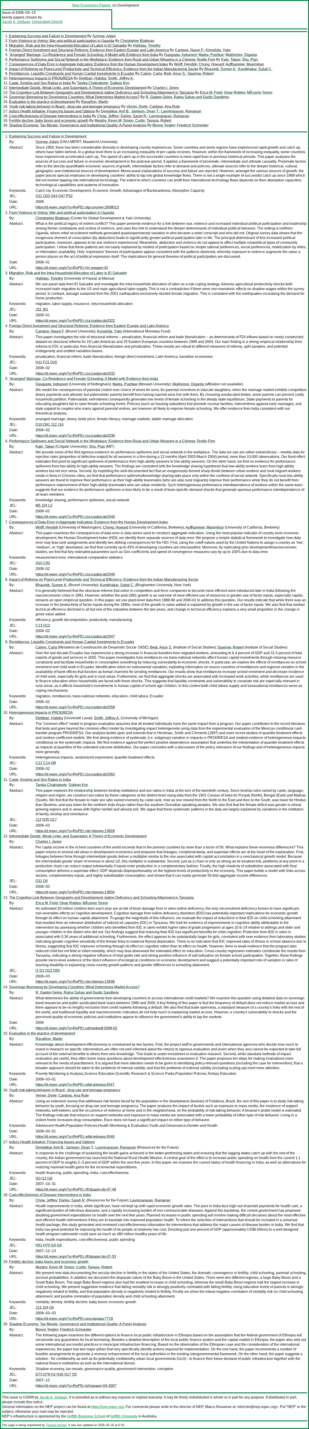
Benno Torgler (163, 125)
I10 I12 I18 (44, 1178)
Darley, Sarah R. (134, 116)
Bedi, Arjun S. (175, 73)
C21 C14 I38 (46, 763)
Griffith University (124, 1416)
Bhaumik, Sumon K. (220, 69)
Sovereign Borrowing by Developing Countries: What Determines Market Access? (74, 97)
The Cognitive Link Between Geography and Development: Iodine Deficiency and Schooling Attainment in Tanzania (101, 92)
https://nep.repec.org (107, 1407)
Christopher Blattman (137, 41)
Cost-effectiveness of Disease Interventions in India (50, 116)
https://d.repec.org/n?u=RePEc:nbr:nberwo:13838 (75, 982)
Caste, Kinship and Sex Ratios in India (40, 83)
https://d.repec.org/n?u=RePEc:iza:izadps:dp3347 (75, 636)
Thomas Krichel (56, 1425)
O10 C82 (43, 563)
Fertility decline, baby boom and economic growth (48, 120)
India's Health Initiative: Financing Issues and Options (52, 111)
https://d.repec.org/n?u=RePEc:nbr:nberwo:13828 (75, 831)
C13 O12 (43, 625)
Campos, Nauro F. (189, 50)
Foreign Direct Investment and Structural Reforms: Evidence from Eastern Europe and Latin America (89, 50)
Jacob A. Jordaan (16, 22)
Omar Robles (234, 92)
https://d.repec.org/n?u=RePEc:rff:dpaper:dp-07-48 (76, 1189)
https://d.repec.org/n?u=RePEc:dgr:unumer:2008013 (77, 207)
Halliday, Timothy (147, 45)
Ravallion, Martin (94, 102)
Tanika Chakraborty (92, 83)
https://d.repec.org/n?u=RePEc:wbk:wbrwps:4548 (75, 1137)
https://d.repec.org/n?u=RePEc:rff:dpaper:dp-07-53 (76, 1256)
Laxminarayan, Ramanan (181, 111)
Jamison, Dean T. (145, 111)
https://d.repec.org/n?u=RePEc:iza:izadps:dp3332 (75, 373)
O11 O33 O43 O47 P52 (54, 196)
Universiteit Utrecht (47, 22)
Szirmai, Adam (104, 36)
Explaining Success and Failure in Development (47, 36)
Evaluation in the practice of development (42, 102)
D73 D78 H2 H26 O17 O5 (56, 1374)
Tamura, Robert (159, 120)
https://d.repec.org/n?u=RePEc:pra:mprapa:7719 (74, 1319)
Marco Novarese (218, 1407)
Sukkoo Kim (119, 83)
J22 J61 (42, 309)
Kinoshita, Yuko (218, 50)
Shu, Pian (250, 59)
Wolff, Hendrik (185, 64)
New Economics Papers (91, 5)
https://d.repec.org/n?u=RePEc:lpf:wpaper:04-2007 (76, 1386)
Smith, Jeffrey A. (121, 78)
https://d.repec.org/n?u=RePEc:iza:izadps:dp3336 (75, 436)
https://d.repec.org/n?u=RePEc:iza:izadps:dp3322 (75, 321)
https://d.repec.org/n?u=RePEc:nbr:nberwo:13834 (75, 892)
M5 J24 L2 (44, 505)
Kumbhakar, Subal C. (255, 69)
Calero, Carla (151, 73)
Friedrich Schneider (193, 125)
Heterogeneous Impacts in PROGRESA (41, 78)
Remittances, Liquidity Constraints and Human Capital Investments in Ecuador (71, 73)
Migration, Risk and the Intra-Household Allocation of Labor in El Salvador (68, 45)
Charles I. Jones (166, 88)
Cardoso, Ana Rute (164, 106)
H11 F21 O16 (46, 362)
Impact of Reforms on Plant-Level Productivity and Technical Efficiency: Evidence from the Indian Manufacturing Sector (103, 69)
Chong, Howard (211, 64)
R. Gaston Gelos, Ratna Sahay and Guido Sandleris (187, 97)
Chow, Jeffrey (108, 116)
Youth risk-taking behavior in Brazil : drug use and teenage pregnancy (64, 106)
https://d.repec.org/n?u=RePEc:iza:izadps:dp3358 (75, 707)
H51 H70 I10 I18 (49, 1245)
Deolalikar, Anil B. (115, 111)
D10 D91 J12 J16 (50, 424)
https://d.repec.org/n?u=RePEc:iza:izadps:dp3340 (75, 517)
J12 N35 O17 (46, 820)
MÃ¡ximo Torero (259, 92)
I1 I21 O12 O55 (48, 970)
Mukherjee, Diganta (241, 55)
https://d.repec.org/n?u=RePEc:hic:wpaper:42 (72, 268)
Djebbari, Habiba (92, 78)
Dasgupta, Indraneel (180, 55)
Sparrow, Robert (201, 73)
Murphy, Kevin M (108, 120)
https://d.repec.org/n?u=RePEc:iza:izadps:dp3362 (75, 774)
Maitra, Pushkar (211, 55)
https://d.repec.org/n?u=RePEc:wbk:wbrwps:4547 (75, 1085)
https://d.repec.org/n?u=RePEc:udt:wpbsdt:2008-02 (76, 1028)
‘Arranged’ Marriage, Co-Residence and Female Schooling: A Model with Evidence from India (83, 55)
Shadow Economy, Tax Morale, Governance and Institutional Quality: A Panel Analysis (77, 125)
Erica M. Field (211, 92)
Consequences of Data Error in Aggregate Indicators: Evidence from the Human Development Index (88, 64)
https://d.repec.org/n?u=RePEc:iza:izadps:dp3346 (75, 574)
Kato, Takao (230, 59)
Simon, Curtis (134, 120)
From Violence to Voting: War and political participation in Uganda (61, 41)
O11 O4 (42, 881)
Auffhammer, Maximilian (245, 64)
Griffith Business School (86, 1416)
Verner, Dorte (136, 106)
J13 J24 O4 (45, 1308)
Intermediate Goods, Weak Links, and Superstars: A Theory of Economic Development (78, 88)
